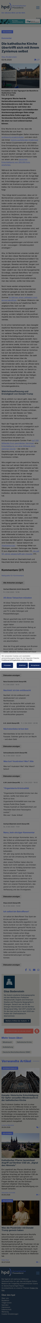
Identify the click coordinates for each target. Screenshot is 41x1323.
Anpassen (7, 665)
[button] (37, 9)
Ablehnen (22, 665)
